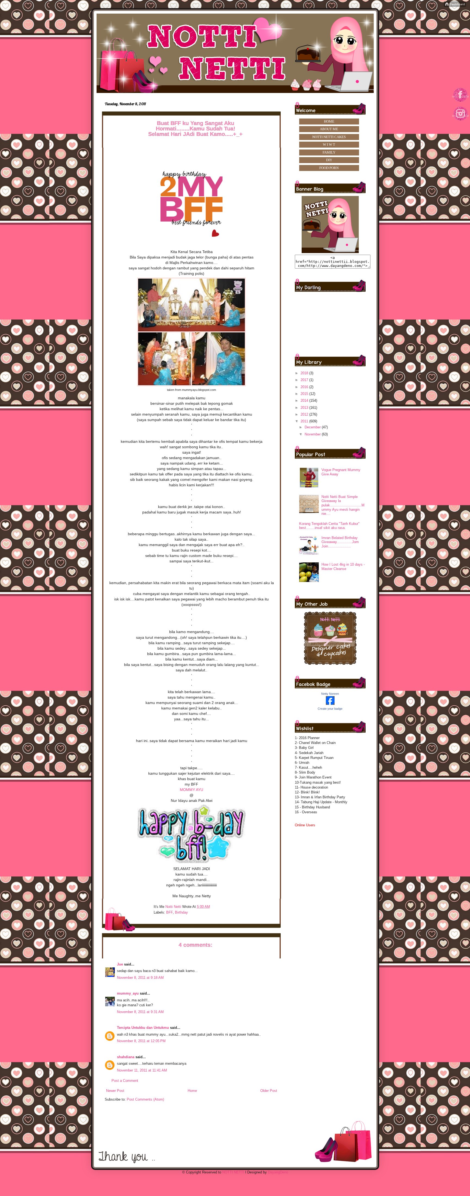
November (313, 434)
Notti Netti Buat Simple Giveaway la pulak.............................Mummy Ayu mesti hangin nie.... (342, 505)
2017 (305, 380)
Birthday (181, 912)
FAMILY (329, 152)
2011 (305, 421)
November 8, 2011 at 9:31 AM (140, 1012)
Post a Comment (125, 1081)
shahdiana (125, 1057)
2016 (305, 387)
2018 (305, 373)
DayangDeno (278, 1172)
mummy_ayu (128, 993)
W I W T (329, 144)
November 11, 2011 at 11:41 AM (142, 1070)
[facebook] (461, 101)
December (313, 427)
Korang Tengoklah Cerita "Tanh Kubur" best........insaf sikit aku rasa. (329, 526)
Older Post (268, 1091)
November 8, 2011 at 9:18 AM (140, 978)
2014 (305, 400)
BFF (169, 912)
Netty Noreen (330, 693)
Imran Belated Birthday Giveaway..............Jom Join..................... (340, 542)
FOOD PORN (329, 168)
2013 (305, 408)
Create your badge (330, 708)
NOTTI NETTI (233, 1172)
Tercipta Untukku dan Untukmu (143, 1028)
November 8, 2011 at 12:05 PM (141, 1041)
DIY (329, 160)
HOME (329, 121)
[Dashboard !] (455, 6)
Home (192, 1091)
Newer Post (115, 1091)
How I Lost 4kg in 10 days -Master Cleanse (343, 566)
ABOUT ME (329, 129)
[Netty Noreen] (330, 704)
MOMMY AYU (191, 789)
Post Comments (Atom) (145, 1099)
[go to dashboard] (461, 122)
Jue (120, 964)
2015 (305, 394)
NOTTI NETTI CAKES (329, 137)
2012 (305, 414)
